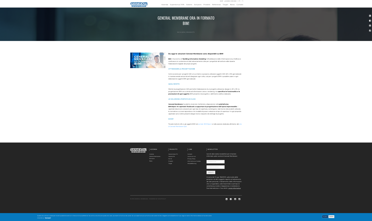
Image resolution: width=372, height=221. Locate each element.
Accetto (325, 216)
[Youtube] (370, 25)
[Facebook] (370, 20)
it (239, 1)
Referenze (216, 5)
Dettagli (48, 218)
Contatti (240, 5)
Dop (221, 1)
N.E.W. (170, 158)
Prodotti (206, 5)
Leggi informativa (234, 188)
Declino (331, 216)
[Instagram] (370, 30)
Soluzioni (198, 5)
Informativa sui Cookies (194, 161)
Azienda (164, 5)
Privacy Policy (191, 158)
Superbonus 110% (177, 5)
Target (225, 5)
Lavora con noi (230, 1)
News (232, 5)
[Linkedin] (370, 15)
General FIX (171, 156)
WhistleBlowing (191, 163)
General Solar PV (173, 154)
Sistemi (189, 5)
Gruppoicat (162, 199)
